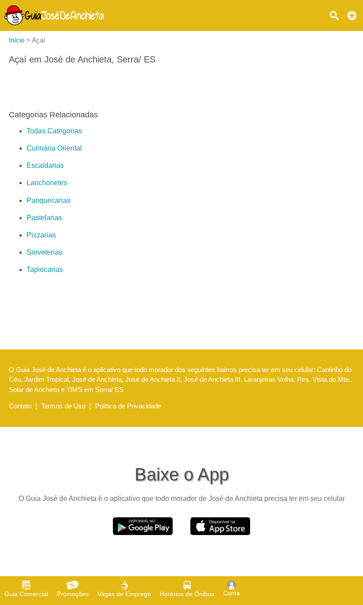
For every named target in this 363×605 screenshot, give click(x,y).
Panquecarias (48, 200)
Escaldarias (45, 165)
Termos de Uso (63, 406)
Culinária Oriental (54, 148)
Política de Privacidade (128, 406)
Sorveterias (44, 252)
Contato (20, 406)
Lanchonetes (47, 182)
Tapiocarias (45, 269)
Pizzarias (41, 235)
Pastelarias (44, 217)
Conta (231, 593)
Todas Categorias (54, 131)
